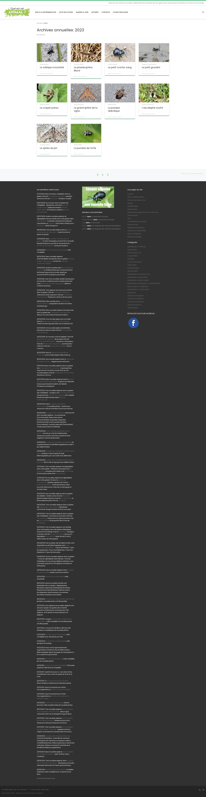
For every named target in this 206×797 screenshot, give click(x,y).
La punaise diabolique (114, 109)
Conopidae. (62, 500)
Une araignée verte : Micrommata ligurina (106, 226)
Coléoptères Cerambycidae (60, 313)
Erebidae (51, 223)
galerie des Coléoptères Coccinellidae (56, 321)
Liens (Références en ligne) (136, 221)
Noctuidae (40, 226)
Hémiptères (131, 265)
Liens (129, 218)
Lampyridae (41, 523)
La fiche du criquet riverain (55, 577)
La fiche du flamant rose (54, 659)
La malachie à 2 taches (99, 217)
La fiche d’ (56, 770)
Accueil (39, 23)
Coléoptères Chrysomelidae (49, 368)
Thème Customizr (37, 793)
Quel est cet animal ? (18, 789)
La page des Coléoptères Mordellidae (58, 442)
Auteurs (130, 203)
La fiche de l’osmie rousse (54, 703)
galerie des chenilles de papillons (52, 284)
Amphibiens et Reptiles (136, 247)
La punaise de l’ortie (85, 148)
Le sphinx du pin (48, 148)
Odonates (131, 293)
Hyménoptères (133, 268)
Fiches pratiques (134, 262)
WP (13, 793)
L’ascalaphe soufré (152, 107)
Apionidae (53, 199)
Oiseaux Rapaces (134, 305)
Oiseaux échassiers (135, 296)
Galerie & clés (132, 209)
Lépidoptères (132, 271)
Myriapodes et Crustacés (138, 290)
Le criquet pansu (49, 107)
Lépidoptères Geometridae (49, 507)
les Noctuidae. (61, 473)
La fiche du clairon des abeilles (56, 665)
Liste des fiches (132, 225)
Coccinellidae (44, 521)
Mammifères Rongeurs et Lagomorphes (143, 283)
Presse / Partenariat (134, 234)
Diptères (130, 259)
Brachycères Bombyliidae (46, 341)
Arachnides (132, 250)
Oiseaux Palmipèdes (135, 299)
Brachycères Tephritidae (51, 344)
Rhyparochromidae (57, 534)
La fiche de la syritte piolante (56, 641)
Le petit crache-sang (120, 67)
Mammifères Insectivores (138, 280)
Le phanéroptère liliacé (83, 69)
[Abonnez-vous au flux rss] (200, 790)
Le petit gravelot (151, 67)
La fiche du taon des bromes (56, 634)
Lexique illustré (132, 215)
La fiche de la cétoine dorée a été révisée (59, 599)
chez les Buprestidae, (66, 393)
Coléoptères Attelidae (61, 292)
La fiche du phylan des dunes (56, 250)
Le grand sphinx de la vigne (85, 109)
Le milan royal (95, 223)
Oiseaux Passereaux (135, 302)
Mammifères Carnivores (137, 277)
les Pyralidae (69, 471)
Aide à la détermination (135, 197)
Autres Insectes (134, 253)
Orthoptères (132, 308)
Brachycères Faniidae (57, 346)
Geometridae (41, 221)
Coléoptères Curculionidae (64, 373)
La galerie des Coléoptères (55, 413)
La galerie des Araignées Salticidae (58, 736)
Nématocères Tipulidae (45, 339)
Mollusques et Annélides (137, 287)
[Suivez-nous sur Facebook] (203, 790)
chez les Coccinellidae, (56, 395)
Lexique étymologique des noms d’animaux (142, 212)
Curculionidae (42, 518)
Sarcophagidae (66, 498)
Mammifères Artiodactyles (138, 274)
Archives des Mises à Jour (136, 200)
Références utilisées (134, 237)
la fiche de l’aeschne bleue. (60, 690)
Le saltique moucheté (52, 67)
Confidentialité (132, 206)
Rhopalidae (63, 532)
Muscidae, (66, 496)
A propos (130, 194)
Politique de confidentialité (136, 231)
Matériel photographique (135, 228)
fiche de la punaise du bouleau (57, 681)
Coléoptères (132, 256)
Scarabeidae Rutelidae (56, 196)
